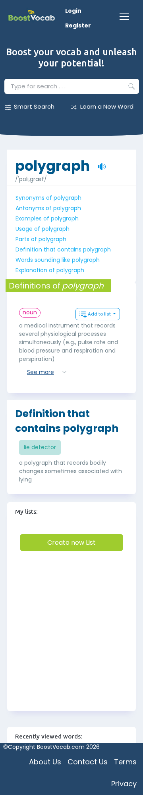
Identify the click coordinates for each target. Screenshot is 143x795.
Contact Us (88, 762)
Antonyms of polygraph (48, 208)
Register (78, 25)
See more (40, 372)
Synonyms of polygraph (48, 198)
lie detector (40, 447)
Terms (125, 762)
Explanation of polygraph (49, 270)
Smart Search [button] (34, 106)
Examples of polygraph (47, 218)
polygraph (52, 162)
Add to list (100, 314)
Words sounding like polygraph (57, 260)
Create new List (71, 542)
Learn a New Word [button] (106, 106)
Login (73, 11)
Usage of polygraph (42, 229)
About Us (45, 762)
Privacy (124, 784)
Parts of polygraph (40, 239)
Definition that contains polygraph (63, 249)
